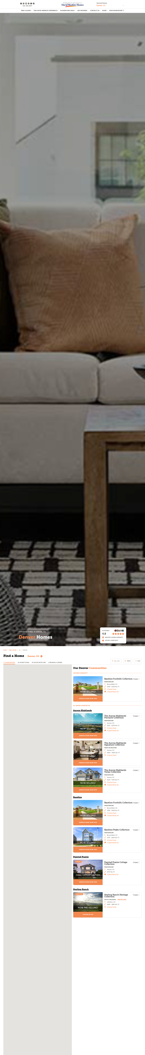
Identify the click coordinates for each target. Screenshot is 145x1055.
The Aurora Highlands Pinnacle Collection (115, 717)
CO (19, 650)
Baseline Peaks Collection (117, 830)
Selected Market (101, 3)
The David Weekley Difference (45, 10)
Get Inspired (82, 10)
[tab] (9, 662)
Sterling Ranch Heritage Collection (116, 896)
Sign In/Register (115, 10)
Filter (129, 661)
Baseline (77, 797)
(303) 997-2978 (121, 899)
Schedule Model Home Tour (88, 698)
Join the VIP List (88, 914)
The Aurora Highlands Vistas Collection (115, 771)
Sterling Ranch (81, 889)
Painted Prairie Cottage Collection (115, 863)
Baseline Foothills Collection (118, 679)
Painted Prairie (81, 857)
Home (5, 650)
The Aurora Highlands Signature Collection (115, 744)
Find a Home (26, 10)
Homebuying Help (67, 10)
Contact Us (94, 10)
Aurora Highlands (82, 710)
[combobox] (35, 656)
